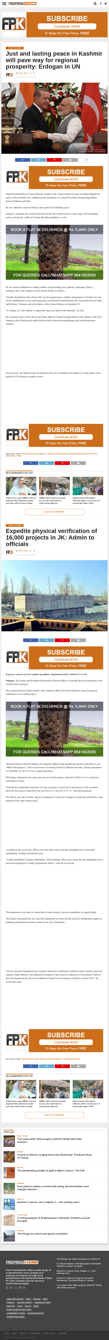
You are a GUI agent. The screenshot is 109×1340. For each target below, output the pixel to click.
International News (15, 1317)
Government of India (16, 1313)
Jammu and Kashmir (58, 454)
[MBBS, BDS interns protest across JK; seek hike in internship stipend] (54, 494)
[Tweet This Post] (38, 159)
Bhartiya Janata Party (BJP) (19, 1310)
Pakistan (11, 1306)
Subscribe (62, 1333)
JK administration (70, 1059)
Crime (36, 1306)
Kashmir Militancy (43, 1303)
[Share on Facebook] (22, 159)
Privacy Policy (49, 1333)
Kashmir (36, 1299)
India (45, 1299)
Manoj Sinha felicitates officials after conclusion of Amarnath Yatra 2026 (86, 500)
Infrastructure (30, 1059)
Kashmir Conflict (24, 1303)
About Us (23, 1333)
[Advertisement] (54, 348)
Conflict (10, 1303)
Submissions (35, 1333)
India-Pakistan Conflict (34, 454)
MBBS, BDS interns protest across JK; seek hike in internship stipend (52, 500)
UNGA (19, 456)
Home (7, 1333)
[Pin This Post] (54, 159)
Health (28, 1306)
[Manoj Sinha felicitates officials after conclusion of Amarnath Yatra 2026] (88, 494)
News (28, 1299)
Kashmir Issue (76, 454)
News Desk (23, 73)
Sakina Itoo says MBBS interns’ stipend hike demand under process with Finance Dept (21, 500)
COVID (19, 1306)
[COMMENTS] (86, 159)
